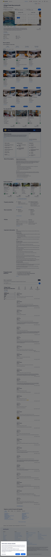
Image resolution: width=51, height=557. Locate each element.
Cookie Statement (10, 547)
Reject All (17, 554)
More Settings (4, 554)
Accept (23, 554)
